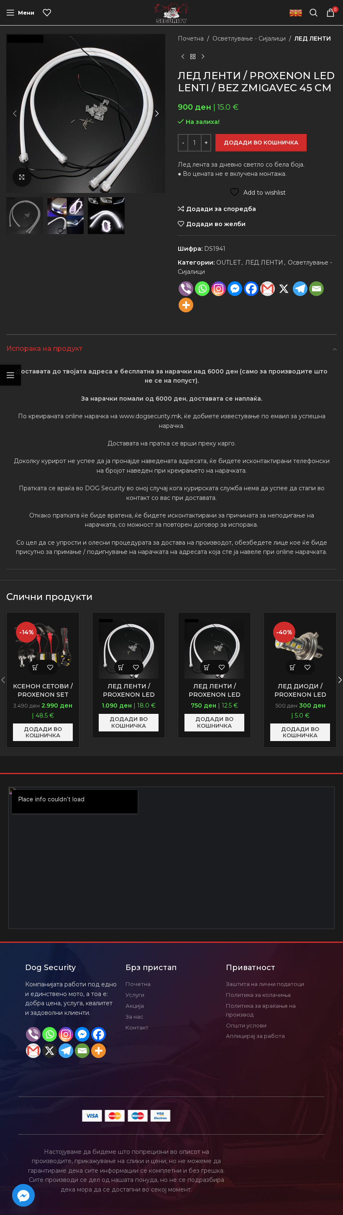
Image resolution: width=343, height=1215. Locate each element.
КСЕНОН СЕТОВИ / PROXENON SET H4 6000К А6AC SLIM (43, 698)
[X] (283, 288)
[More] (186, 305)
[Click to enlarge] (22, 177)
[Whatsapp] (202, 288)
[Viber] (186, 288)
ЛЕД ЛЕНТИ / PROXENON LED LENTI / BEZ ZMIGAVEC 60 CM (129, 698)
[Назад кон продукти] (193, 56)
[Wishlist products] (46, 12)
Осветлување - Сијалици (249, 38)
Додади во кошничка (261, 142)
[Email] (316, 288)
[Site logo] (171, 12)
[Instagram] (218, 288)
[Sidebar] (10, 375)
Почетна (191, 38)
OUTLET (228, 262)
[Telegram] (66, 1050)
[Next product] (203, 56)
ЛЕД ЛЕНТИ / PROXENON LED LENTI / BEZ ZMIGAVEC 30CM (214, 698)
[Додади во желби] (50, 667)
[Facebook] (251, 288)
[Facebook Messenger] (235, 288)
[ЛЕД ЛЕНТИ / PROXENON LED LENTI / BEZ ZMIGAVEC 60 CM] (129, 649)
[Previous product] (183, 56)
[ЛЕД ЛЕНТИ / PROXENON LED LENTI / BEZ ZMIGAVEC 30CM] (214, 649)
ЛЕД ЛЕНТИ (312, 38)
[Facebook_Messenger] (23, 1195)
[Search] (313, 12)
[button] (14, 113)
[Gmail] (267, 288)
